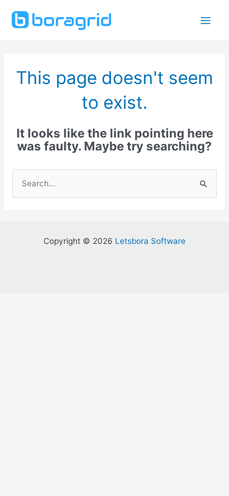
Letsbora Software (150, 241)
